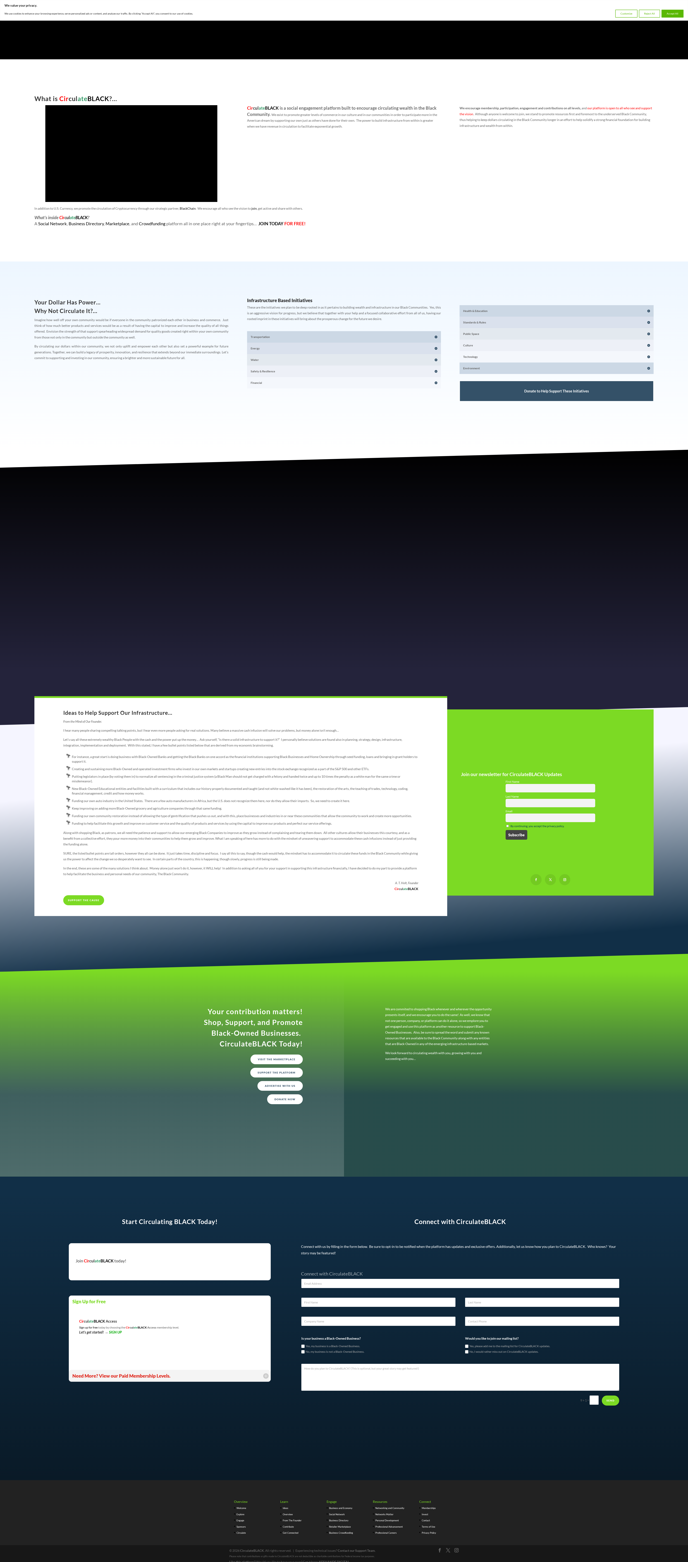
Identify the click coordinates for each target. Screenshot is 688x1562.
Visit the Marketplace (276, 1059)
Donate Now (284, 1099)
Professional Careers (386, 1532)
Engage (240, 1520)
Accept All (672, 13)
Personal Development (387, 1520)
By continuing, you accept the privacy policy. (537, 826)
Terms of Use (428, 1526)
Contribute (288, 1526)
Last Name (512, 796)
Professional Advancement (389, 1526)
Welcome (241, 1508)
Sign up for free (88, 1327)
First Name (512, 781)
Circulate (241, 1532)
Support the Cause (83, 900)
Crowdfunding (152, 223)
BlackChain (188, 208)
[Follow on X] (550, 879)
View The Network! (406, 1091)
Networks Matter (384, 1514)
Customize (626, 13)
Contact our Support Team (356, 1551)
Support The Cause (550, 907)
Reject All (649, 13)
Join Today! (550, 942)
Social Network (52, 223)
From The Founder (292, 1520)
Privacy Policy (429, 1532)
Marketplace (117, 223)
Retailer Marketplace (340, 1526)
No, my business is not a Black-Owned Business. (335, 1351)
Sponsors (241, 1526)
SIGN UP (115, 1332)
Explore (240, 1514)
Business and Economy (340, 1508)
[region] (344, 10)
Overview (288, 1514)
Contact (426, 1520)
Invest (425, 1514)
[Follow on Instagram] (564, 879)
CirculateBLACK (252, 1551)
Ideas (285, 1508)
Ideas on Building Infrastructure (344, 424)
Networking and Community (389, 1508)
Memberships (429, 1508)
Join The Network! (405, 1073)
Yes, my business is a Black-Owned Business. (333, 1346)
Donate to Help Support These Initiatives (556, 391)
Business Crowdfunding (341, 1532)
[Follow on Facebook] (536, 879)
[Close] (684, 3)
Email (509, 811)
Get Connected (550, 925)
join (254, 208)
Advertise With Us (280, 1085)
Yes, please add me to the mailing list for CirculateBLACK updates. (509, 1346)
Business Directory (86, 223)
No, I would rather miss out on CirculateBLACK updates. (503, 1351)
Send (610, 1400)
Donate (550, 959)
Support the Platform (276, 1072)
